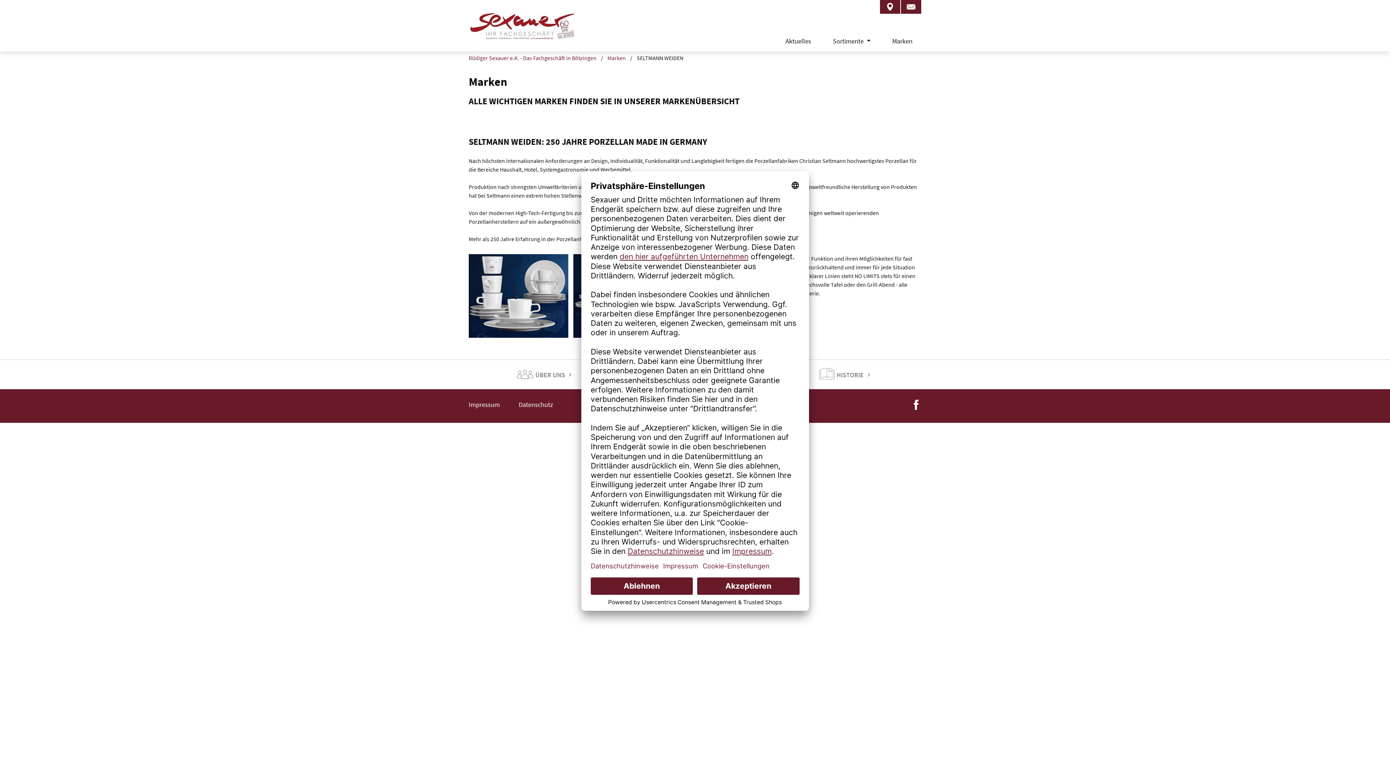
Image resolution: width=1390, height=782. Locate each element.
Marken (902, 41)
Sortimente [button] (849, 41)
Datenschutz (536, 404)
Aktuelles (798, 41)
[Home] (523, 32)
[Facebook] (916, 404)
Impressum (484, 404)
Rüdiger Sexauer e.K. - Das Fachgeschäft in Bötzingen (533, 58)
